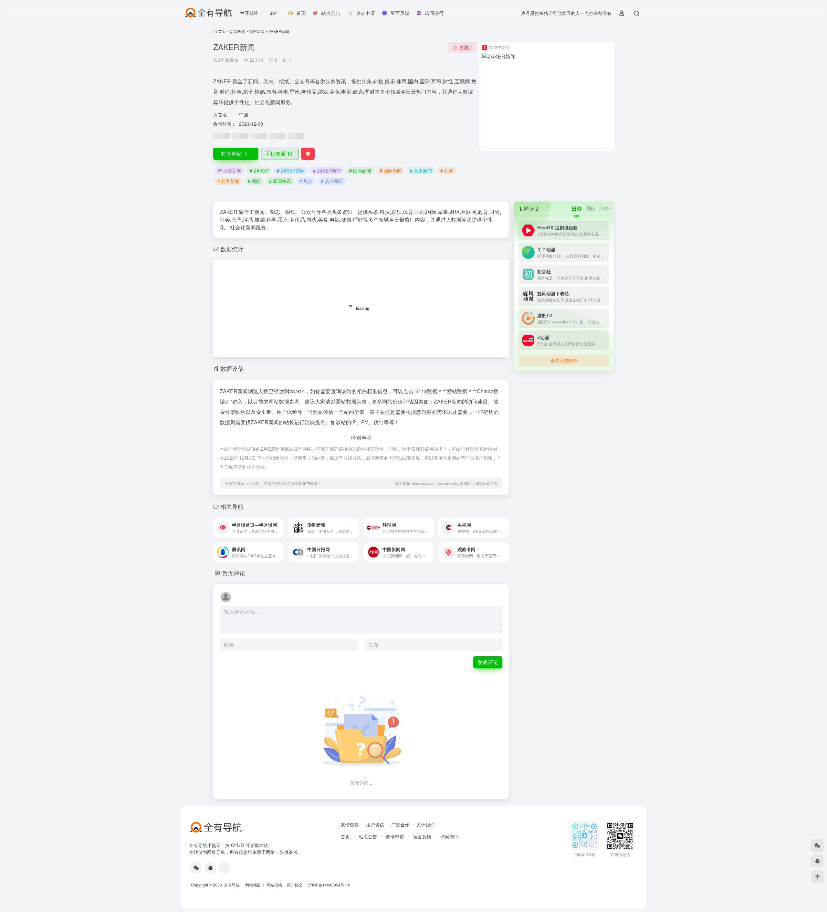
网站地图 (253, 884)
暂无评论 (233, 573)
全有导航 (232, 884)
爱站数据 (457, 391)
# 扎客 (446, 170)
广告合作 (400, 824)
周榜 (590, 208)
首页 (222, 31)
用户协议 (375, 824)
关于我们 (425, 824)
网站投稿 (274, 884)
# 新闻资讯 (280, 181)
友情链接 (350, 824)
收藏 (466, 47)
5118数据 (426, 391)
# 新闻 (254, 181)
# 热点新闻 (332, 181)
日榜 (576, 208)
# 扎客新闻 (228, 181)
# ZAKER (259, 170)
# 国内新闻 (360, 170)
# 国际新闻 (391, 170)
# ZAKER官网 (291, 170)
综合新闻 (257, 31)
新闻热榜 (237, 31)
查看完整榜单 (563, 360)
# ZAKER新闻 (327, 170)
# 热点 (305, 181)
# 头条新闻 (421, 170)
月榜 (604, 208)
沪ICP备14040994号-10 (329, 884)
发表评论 (487, 662)
